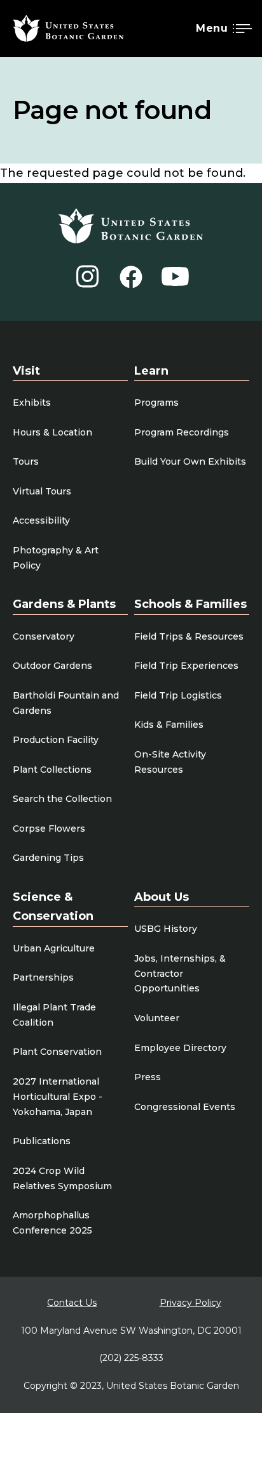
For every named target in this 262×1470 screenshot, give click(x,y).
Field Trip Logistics (178, 695)
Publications (42, 1141)
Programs (156, 402)
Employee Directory (180, 1048)
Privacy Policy (190, 1302)
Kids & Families (168, 724)
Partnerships (43, 977)
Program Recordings (181, 432)
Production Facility (56, 739)
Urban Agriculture (54, 948)
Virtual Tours (42, 491)
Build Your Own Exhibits (190, 461)
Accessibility (41, 520)
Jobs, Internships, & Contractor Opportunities (180, 974)
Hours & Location (52, 432)
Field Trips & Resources (189, 636)
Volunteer (156, 1018)
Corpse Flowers (49, 828)
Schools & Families (190, 604)
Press (147, 1077)
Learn (151, 371)
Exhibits (32, 402)
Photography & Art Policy (56, 558)
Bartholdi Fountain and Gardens (66, 703)
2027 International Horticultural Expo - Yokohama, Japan (57, 1097)
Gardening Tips (48, 857)
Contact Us (72, 1302)
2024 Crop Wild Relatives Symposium (62, 1178)
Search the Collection (62, 798)
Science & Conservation (53, 907)
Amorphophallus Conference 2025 (52, 1222)
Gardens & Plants (64, 604)
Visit (26, 371)
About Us (161, 897)
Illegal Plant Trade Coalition (54, 1015)
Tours (26, 461)
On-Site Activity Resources (170, 762)
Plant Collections (52, 769)
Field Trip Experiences (186, 665)
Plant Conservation (57, 1051)
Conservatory (43, 636)
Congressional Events (184, 1106)
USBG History (165, 928)
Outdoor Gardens (52, 665)
